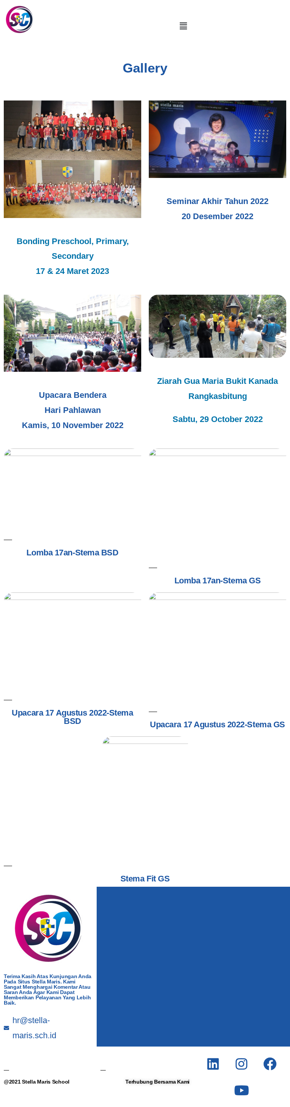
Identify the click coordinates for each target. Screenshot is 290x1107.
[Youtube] (241, 1090)
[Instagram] (241, 1063)
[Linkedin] (213, 1063)
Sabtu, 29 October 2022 (218, 419)
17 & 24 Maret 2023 (72, 271)
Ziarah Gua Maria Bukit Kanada (217, 381)
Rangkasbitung (217, 396)
